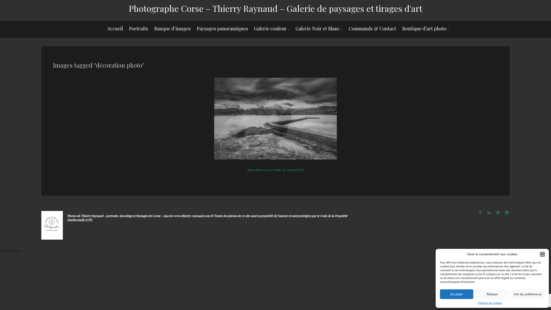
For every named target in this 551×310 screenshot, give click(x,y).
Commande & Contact (372, 28)
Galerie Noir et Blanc (318, 28)
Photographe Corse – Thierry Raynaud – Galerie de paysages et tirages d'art (275, 8)
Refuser (492, 294)
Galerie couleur (270, 28)
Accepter (456, 294)
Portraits (138, 28)
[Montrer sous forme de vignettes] (275, 170)
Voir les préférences (528, 294)
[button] (542, 254)
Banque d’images (172, 28)
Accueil (115, 28)
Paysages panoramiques (222, 28)
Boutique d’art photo (424, 28)
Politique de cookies (490, 303)
